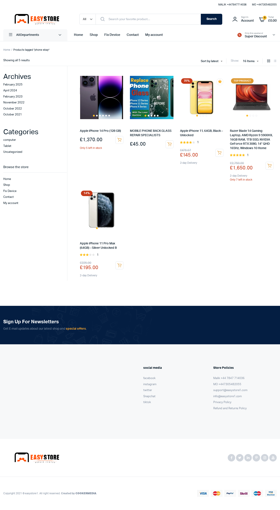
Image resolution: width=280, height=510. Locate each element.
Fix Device (112, 35)
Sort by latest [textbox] (210, 61)
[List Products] (275, 61)
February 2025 (13, 84)
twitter (147, 390)
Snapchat (149, 396)
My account (154, 35)
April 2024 (10, 90)
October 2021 (12, 114)
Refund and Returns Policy (230, 408)
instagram (149, 384)
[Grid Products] (268, 61)
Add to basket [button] (119, 140)
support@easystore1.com (230, 390)
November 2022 (13, 102)
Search (211, 19)
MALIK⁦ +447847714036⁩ (232, 4)
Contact (133, 35)
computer (9, 140)
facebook (149, 378)
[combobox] (211, 61)
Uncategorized (12, 152)
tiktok (147, 402)
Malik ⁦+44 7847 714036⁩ (229, 378)
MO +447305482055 (264, 4)
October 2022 (12, 108)
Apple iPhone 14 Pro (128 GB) (100, 130)
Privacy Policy (222, 402)
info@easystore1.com (227, 396)
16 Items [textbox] (249, 61)
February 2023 (13, 96)
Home (78, 35)
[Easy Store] (37, 19)
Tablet (7, 146)
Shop (94, 35)
